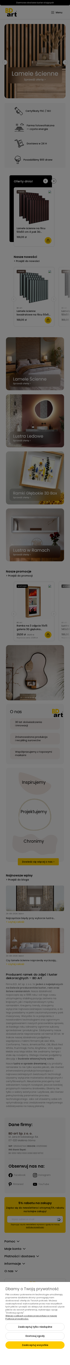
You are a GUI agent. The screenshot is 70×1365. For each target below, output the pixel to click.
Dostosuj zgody (35, 1336)
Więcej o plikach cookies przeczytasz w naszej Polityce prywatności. (31, 1317)
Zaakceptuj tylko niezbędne (35, 1327)
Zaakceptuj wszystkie (35, 1345)
